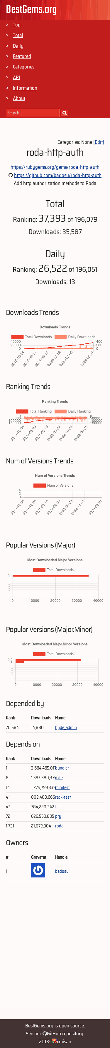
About (19, 98)
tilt (57, 806)
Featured (22, 56)
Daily (18, 46)
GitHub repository (65, 1033)
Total (18, 35)
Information (25, 88)
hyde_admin (66, 727)
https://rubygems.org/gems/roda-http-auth (55, 167)
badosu (62, 871)
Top (17, 25)
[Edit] (98, 142)
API (16, 77)
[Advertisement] (55, 953)
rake (59, 777)
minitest (62, 787)
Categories (23, 67)
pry (58, 816)
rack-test (63, 797)
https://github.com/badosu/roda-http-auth (57, 175)
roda (59, 826)
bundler (62, 768)
